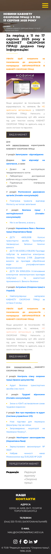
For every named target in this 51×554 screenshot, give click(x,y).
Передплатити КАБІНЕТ (23, 463)
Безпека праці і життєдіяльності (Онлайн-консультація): (25, 213)
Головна (6, 26)
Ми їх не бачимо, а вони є (22, 222)
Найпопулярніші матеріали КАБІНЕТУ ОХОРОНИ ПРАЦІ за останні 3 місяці (25, 299)
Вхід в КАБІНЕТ (18, 134)
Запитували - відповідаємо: (30, 154)
